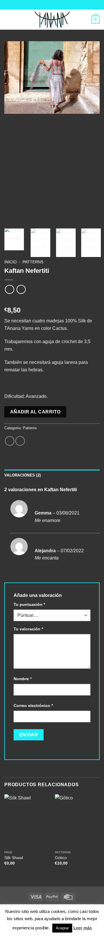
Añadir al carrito (35, 411)
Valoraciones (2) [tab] (22, 475)
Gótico (61, 858)
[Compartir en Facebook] (9, 441)
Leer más (82, 927)
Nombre (22, 678)
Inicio (10, 262)
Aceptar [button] (62, 928)
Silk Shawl (13, 858)
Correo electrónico (33, 705)
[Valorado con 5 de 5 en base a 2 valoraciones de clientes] (52, 301)
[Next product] (9, 289)
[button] (7, 19)
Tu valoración (28, 629)
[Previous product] (20, 289)
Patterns (33, 262)
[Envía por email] (20, 441)
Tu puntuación (29, 604)
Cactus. (60, 328)
